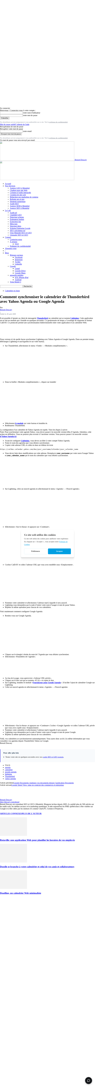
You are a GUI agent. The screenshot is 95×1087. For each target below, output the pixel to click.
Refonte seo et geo (17, 199)
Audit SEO (14, 204)
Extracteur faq (15, 222)
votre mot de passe (30, 115)
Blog (7, 253)
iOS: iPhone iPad (21, 277)
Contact (8, 237)
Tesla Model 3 (15, 282)
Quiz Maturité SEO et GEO (21, 233)
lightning (8, 774)
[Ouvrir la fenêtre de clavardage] (88, 1080)
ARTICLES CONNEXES (11, 813)
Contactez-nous (16, 239)
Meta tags (13, 224)
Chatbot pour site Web (18, 190)
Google (13, 266)
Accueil (8, 184)
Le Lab (8, 210)
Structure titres (15, 226)
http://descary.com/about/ (9, 802)
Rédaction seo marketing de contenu (24, 197)
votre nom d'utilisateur (31, 113)
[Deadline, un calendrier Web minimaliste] (13, 888)
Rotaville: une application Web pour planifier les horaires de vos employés (37, 840)
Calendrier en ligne (12, 291)
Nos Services (10, 186)
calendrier (9, 770)
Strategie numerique (17, 201)
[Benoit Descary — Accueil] (37, 179)
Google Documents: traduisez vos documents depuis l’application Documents (43, 783)
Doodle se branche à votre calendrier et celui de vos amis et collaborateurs (37, 866)
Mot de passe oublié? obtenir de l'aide (14, 124)
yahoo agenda (10, 779)
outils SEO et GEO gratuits (53, 757)
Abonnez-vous (10, 248)
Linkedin (18, 264)
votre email (27, 131)
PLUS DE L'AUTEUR (32, 813)
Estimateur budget (17, 219)
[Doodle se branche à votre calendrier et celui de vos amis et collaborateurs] (13, 862)
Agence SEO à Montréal (19, 208)
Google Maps (20, 273)
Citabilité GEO (16, 215)
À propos (13, 242)
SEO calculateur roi (17, 230)
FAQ (17, 244)
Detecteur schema (17, 217)
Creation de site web (18, 195)
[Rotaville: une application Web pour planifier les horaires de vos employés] (13, 835)
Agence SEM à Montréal (19, 206)
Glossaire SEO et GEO (19, 235)
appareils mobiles (16, 275)
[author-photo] (6, 797)
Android (18, 280)
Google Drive (20, 271)
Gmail (17, 268)
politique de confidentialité (58, 122)
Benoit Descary (6, 310)
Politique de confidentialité (20, 246)
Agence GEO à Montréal (20, 188)
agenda (8, 767)
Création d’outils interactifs (20, 193)
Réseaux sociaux (16, 255)
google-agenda (10, 772)
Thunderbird (10, 776)
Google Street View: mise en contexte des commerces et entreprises (37, 785)
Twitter (17, 262)
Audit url (13, 213)
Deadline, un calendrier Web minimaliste (20, 893)
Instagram (19, 260)
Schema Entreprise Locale (20, 228)
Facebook (19, 257)
